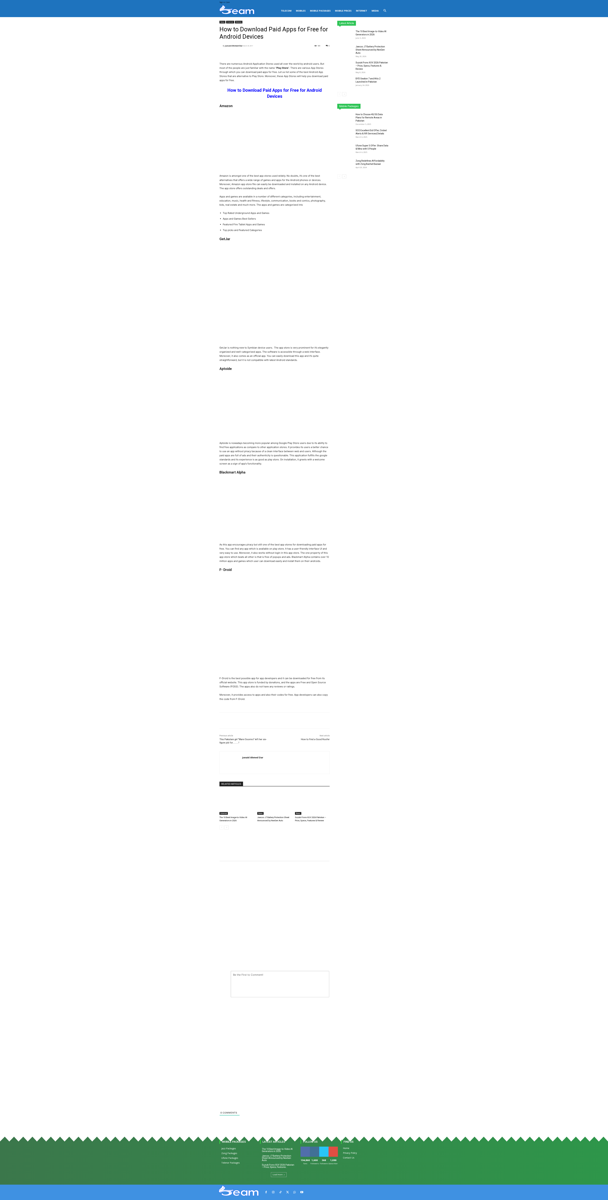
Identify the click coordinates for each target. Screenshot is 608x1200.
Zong (368, 106)
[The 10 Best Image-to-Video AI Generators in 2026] (236, 802)
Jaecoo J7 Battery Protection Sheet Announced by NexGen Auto (370, 49)
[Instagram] (273, 1192)
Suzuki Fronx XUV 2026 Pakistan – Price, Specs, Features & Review (372, 65)
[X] (287, 1192)
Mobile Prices (343, 10)
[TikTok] (280, 1192)
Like (305, 1148)
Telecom (286, 10)
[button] (385, 11)
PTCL (386, 106)
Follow (314, 1148)
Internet (361, 10)
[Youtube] (301, 1192)
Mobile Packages (320, 10)
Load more (278, 1174)
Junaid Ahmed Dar (234, 46)
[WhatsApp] (294, 1192)
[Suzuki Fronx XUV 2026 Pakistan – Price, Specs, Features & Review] (312, 802)
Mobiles (301, 10)
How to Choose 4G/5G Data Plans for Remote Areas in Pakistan (369, 117)
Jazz (349, 106)
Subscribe (333, 1148)
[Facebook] (266, 1192)
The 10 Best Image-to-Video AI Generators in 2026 (277, 1150)
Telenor (358, 106)
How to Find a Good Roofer (315, 739)
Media (375, 10)
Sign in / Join (224, 2)
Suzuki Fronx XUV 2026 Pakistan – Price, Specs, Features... (278, 1166)
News (222, 22)
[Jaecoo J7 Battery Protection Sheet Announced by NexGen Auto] (274, 802)
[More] (299, 54)
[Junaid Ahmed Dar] (221, 46)
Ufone (377, 106)
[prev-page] (221, 827)
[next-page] (226, 827)
